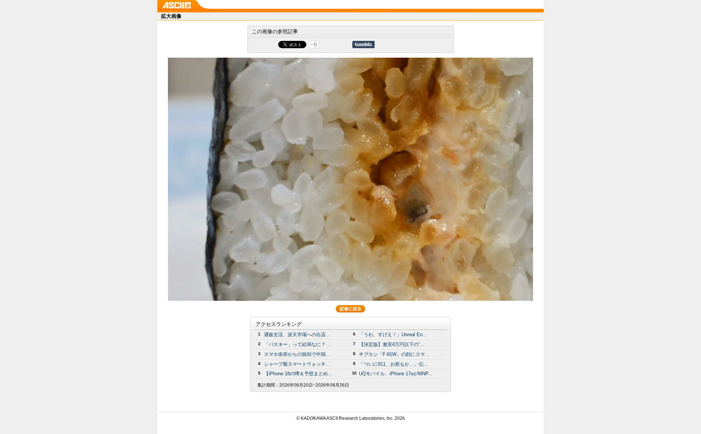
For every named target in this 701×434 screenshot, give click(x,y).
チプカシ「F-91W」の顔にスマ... (394, 354)
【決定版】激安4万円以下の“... (391, 344)
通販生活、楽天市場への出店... (297, 334)
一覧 (314, 44)
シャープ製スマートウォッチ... (297, 364)
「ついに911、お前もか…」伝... (393, 364)
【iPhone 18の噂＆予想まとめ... (298, 373)
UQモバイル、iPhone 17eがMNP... (395, 373)
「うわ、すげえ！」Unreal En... (393, 334)
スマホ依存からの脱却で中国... (297, 354)
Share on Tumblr (363, 44)
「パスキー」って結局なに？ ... (298, 344)
